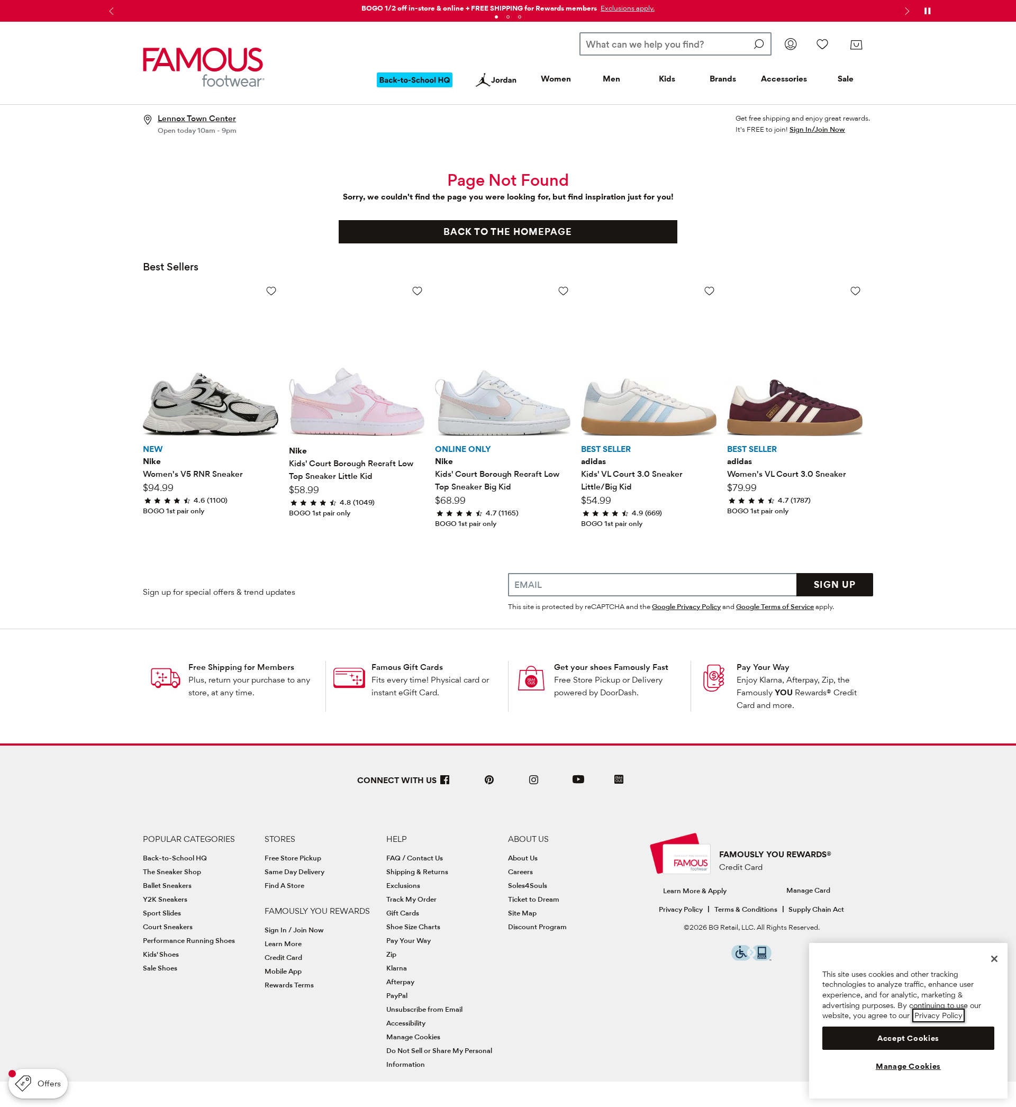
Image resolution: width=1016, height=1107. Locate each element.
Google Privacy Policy (686, 606)
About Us (523, 858)
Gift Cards (402, 913)
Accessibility (405, 1023)
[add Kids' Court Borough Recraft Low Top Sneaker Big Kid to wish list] (563, 291)
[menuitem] (415, 88)
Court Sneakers (168, 926)
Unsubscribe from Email (424, 1009)
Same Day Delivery (294, 871)
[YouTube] (578, 784)
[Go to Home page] (204, 67)
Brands (723, 79)
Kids (667, 79)
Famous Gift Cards (407, 667)
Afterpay (400, 981)
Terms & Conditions (745, 909)
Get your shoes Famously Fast (611, 667)
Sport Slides (162, 913)
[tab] (496, 17)
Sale (846, 79)
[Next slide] (905, 11)
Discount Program (537, 926)
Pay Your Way (763, 667)
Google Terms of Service (775, 606)
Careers (520, 871)
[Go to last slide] (110, 11)
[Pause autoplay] (927, 11)
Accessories (784, 79)
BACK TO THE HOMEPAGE (507, 231)
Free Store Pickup (293, 858)
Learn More (283, 943)
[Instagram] (533, 784)
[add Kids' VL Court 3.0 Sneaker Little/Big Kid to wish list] (709, 291)
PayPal (396, 995)
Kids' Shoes (161, 954)
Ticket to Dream (533, 899)
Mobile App (283, 971)
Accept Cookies (908, 1038)
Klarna (396, 968)
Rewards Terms (289, 985)
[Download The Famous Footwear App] (618, 780)
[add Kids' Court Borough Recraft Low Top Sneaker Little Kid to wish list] (417, 291)
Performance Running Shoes (189, 940)
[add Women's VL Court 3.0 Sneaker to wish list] (855, 291)
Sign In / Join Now (294, 929)
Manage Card (808, 890)
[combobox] (675, 44)
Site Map (522, 913)
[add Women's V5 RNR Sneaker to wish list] (271, 291)
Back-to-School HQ (175, 858)
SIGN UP (835, 584)
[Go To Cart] (856, 45)
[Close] (994, 958)
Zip (391, 954)
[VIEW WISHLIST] (822, 43)
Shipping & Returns (417, 871)
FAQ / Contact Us (414, 858)
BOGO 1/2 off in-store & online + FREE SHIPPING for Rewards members (479, 8)
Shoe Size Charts (413, 926)
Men (611, 79)
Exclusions (403, 885)
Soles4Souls (527, 885)
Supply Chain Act (816, 909)
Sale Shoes (160, 968)
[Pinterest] (489, 784)
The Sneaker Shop (172, 871)
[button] (626, 8)
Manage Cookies (413, 1036)
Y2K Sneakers (165, 899)
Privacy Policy (681, 909)
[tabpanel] (508, 6)
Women (556, 79)
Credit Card (283, 957)
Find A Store (284, 885)
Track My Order (411, 899)
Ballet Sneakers (167, 885)
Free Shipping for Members (241, 667)
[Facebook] (445, 784)
